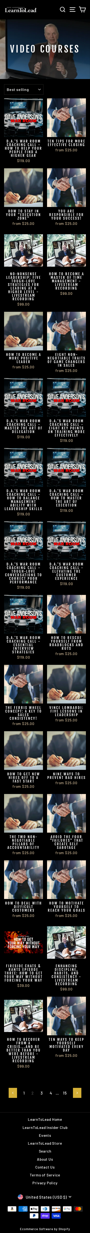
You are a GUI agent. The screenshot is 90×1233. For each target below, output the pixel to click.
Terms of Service (45, 1175)
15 (65, 1092)
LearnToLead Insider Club (45, 1127)
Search (45, 1151)
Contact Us (45, 1167)
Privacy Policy (45, 1183)
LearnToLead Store (45, 1143)
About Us (45, 1159)
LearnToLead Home (45, 1119)
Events (45, 1135)
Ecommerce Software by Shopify (45, 1229)
